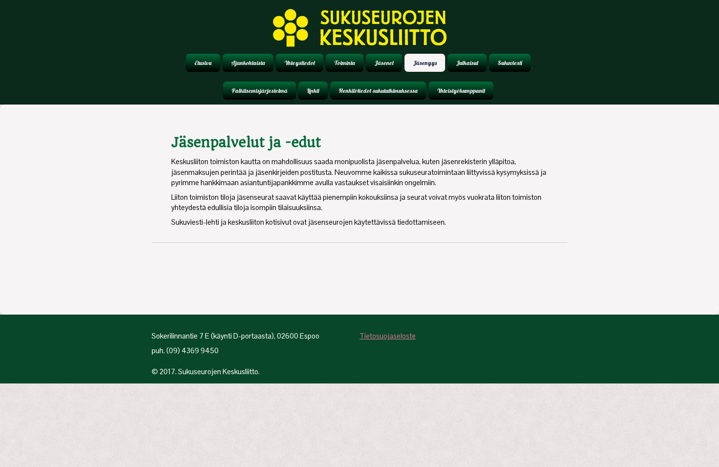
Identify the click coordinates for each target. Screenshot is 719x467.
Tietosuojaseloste (388, 335)
